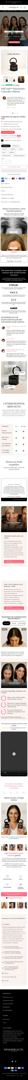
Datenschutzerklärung (11, 1075)
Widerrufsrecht (23, 1073)
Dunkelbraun (6, 145)
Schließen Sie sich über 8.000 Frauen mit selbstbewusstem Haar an (14, 894)
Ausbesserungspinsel (19, 155)
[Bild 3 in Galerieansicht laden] (21, 79)
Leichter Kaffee (6, 155)
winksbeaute (7, 1073)
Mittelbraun (16, 145)
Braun (4, 152)
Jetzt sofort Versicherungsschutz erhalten (14, 561)
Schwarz (5, 149)
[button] (14, 171)
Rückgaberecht (6, 1007)
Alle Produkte (6, 1019)
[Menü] (2, 7)
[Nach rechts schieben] (26, 80)
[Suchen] (21, 7)
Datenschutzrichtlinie (8, 1003)
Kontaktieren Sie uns (8, 997)
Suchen (4, 1022)
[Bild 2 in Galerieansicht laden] (14, 79)
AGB (17, 1075)
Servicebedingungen (7, 1010)
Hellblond (13, 149)
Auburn (21, 149)
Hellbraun (11, 152)
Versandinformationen (8, 1000)
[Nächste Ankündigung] (25, 2)
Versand (7, 137)
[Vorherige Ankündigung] (2, 2)
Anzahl (2, 158)
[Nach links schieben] (1, 80)
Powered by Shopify (15, 1073)
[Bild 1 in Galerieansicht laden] (7, 79)
